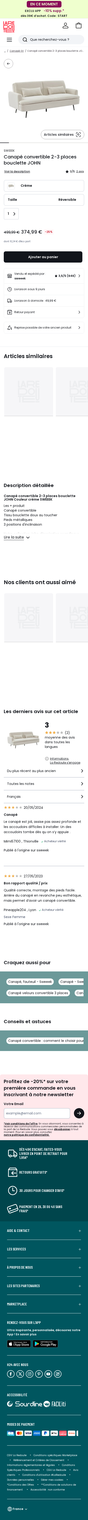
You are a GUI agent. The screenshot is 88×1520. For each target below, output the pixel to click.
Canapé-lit (17, 51)
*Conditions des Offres (20, 1485)
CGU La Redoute (56, 1470)
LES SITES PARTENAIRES (23, 1286)
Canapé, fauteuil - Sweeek (30, 981)
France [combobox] (18, 1509)
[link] (44, 276)
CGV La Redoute (17, 1455)
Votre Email (13, 1104)
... (5, 51)
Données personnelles (20, 1480)
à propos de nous (20, 1267)
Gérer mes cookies (52, 1480)
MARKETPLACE (17, 1304)
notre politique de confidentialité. (27, 1135)
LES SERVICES (16, 1249)
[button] (78, 25)
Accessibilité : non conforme (48, 1489)
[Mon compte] (65, 25)
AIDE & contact (18, 1230)
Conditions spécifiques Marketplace (55, 1455)
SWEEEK (9, 151)
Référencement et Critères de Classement (38, 1460)
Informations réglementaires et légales (31, 1465)
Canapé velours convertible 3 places (38, 993)
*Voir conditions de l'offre (21, 1123)
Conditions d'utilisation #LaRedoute (44, 1475)
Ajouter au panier (43, 257)
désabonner (62, 1129)
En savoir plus (26, 1334)
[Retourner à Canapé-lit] (8, 63)
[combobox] (44, 772)
